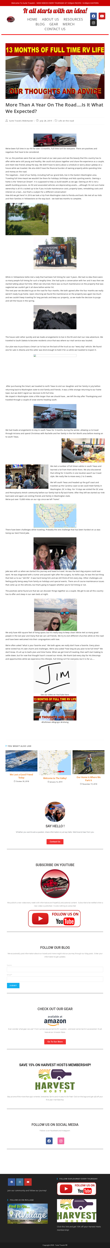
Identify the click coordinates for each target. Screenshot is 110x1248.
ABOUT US (50, 19)
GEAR (53, 24)
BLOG (40, 24)
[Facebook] (93, 16)
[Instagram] (93, 22)
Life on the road (66, 120)
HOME (32, 19)
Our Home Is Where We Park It (89, 779)
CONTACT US (55, 29)
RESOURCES (73, 19)
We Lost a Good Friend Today (21, 776)
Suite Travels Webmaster (21, 120)
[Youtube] (102, 16)
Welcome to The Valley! (55, 778)
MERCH (69, 24)
